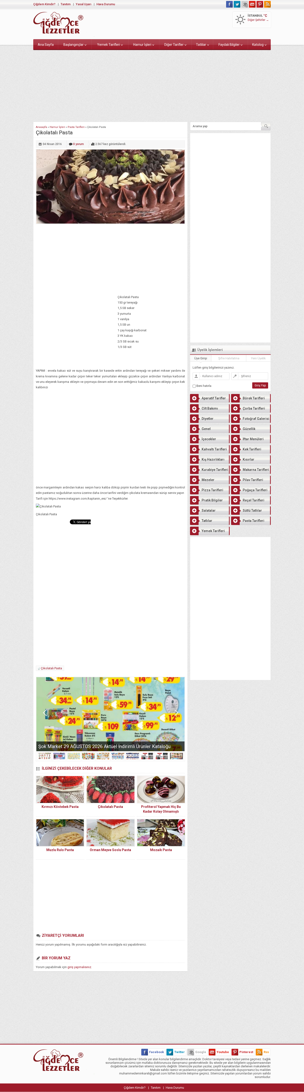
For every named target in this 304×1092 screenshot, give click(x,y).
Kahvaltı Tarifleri (214, 449)
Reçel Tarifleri (253, 500)
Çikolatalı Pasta (51, 668)
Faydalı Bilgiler (229, 45)
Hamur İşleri (142, 45)
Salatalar (209, 510)
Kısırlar (248, 459)
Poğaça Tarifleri (255, 490)
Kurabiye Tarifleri (215, 470)
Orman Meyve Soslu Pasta (110, 850)
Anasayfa (41, 127)
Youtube (223, 1052)
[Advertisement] (152, 85)
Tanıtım (66, 4)
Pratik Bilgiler (212, 500)
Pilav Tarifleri (253, 480)
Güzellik (249, 429)
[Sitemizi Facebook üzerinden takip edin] (229, 4)
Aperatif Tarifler (214, 398)
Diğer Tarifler (174, 45)
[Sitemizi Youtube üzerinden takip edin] (252, 4)
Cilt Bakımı (210, 408)
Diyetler (208, 419)
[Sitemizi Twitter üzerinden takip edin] (237, 4)
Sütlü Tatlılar (252, 510)
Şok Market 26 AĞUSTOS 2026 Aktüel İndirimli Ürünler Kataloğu (104, 746)
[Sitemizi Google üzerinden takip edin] (244, 4)
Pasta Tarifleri (76, 127)
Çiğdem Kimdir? (44, 4)
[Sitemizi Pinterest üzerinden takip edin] (259, 4)
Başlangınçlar (73, 45)
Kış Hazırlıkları (213, 459)
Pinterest (246, 1052)
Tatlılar (201, 45)
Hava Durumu (105, 4)
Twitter (179, 1052)
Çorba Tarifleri (254, 408)
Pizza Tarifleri (212, 490)
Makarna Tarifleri (256, 470)
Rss (266, 1052)
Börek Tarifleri (254, 398)
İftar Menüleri (253, 439)
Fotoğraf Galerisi (256, 419)
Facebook (156, 1052)
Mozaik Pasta (161, 850)
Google (200, 1052)
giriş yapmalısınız (79, 967)
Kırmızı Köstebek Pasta (60, 807)
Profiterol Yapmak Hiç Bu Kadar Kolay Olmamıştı (161, 809)
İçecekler (209, 439)
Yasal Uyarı (83, 4)
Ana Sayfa (46, 45)
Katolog (258, 45)
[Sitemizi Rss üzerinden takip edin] (267, 4)
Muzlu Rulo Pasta (60, 850)
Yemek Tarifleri (108, 45)
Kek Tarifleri (252, 449)
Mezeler (208, 480)
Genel (206, 429)
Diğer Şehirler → (258, 20)
